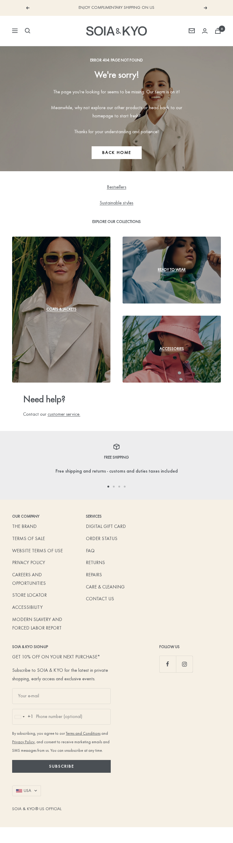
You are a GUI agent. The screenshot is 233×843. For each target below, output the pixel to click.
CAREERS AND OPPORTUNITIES (29, 579)
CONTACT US (100, 599)
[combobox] (22, 716)
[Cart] (218, 31)
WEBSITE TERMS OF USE (37, 551)
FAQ (90, 551)
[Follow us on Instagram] (184, 664)
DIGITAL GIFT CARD (106, 526)
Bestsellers (116, 187)
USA (27, 791)
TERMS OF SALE (28, 538)
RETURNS (95, 562)
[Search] (27, 30)
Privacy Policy (23, 742)
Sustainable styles (116, 203)
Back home (116, 153)
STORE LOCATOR (29, 595)
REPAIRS (94, 575)
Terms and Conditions (83, 734)
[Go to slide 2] (114, 486)
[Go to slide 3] (119, 486)
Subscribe (61, 766)
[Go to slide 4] (125, 486)
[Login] (205, 30)
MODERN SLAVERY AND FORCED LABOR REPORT (37, 624)
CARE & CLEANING (105, 587)
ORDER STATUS (101, 538)
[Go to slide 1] (108, 486)
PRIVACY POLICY (28, 562)
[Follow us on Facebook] (167, 664)
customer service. (64, 414)
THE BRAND (24, 526)
